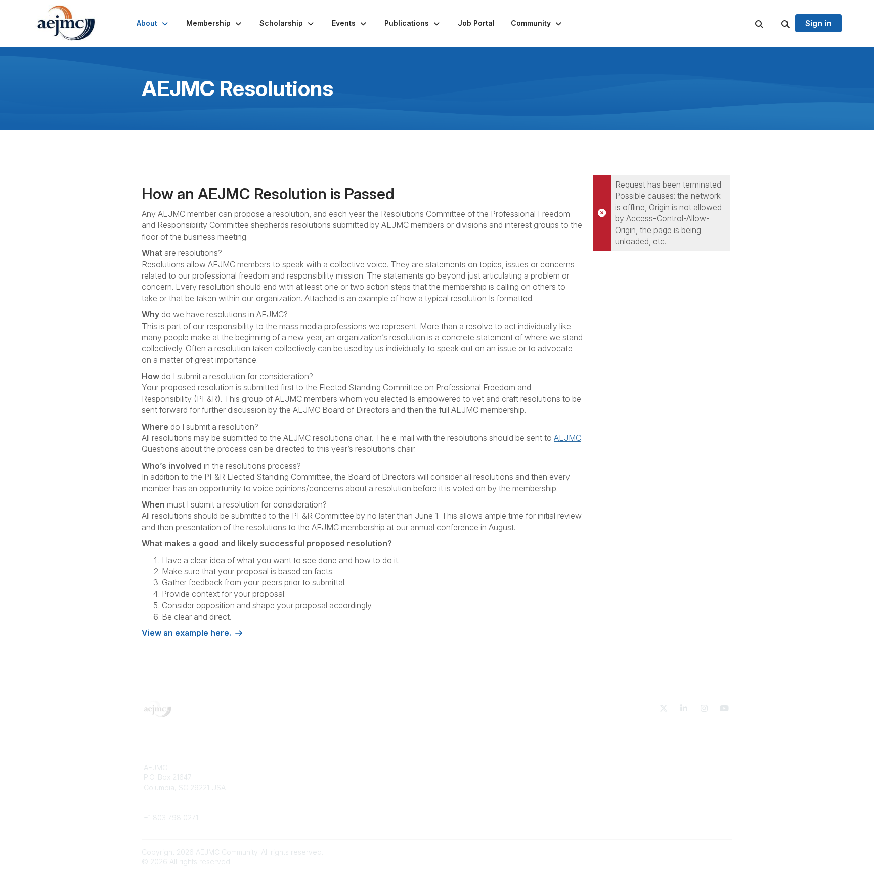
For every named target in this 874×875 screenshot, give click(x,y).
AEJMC (567, 438)
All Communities (469, 767)
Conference (313, 807)
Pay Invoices (314, 797)
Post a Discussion (472, 777)
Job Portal (310, 787)
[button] (153, 23)
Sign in (818, 23)
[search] (746, 23)
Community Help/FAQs (480, 787)
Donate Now (314, 767)
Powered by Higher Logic (689, 852)
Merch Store (314, 777)
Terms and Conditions (629, 767)
